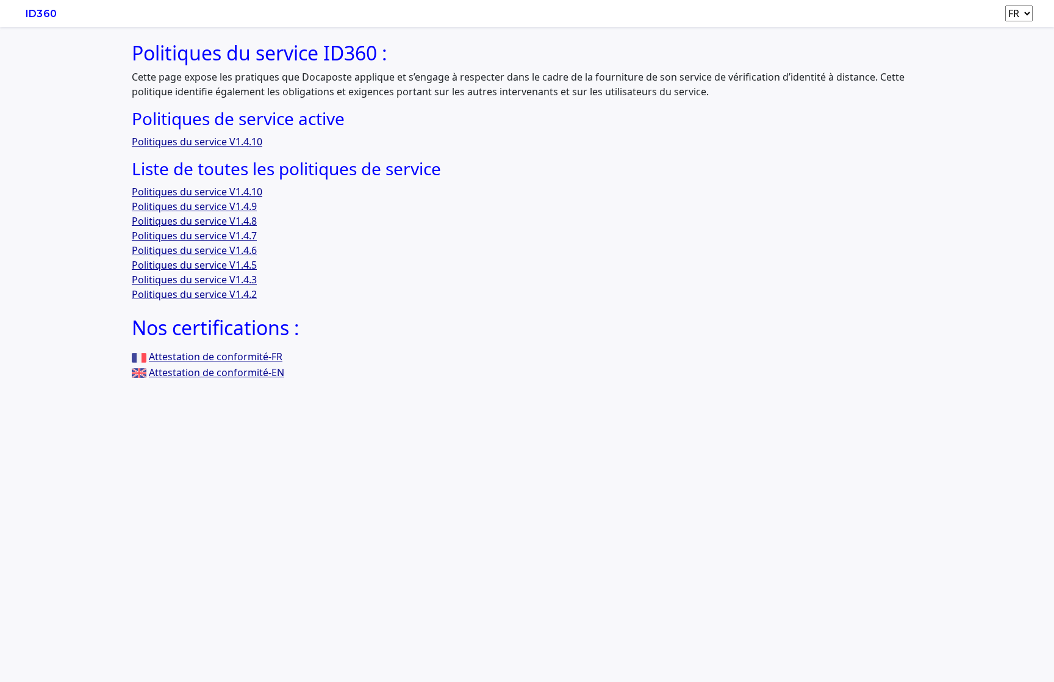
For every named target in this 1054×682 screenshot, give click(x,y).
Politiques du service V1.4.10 (197, 141)
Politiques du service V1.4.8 (194, 221)
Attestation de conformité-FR (215, 356)
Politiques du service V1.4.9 (194, 206)
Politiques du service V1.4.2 (194, 294)
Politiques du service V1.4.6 (194, 250)
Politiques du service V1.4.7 (194, 235)
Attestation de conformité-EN (216, 372)
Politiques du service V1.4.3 (194, 279)
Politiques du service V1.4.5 (194, 265)
